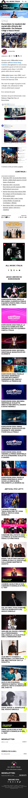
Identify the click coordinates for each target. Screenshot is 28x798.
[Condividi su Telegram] (16, 56)
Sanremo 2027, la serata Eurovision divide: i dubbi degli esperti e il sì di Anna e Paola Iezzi (14, 180)
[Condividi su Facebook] (12, 56)
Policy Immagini (17, 786)
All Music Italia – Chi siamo (8, 785)
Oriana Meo (11, 51)
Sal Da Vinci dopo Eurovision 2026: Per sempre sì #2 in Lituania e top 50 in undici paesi (14, 194)
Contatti (16, 785)
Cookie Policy (10, 786)
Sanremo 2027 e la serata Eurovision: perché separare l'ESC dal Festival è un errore (14, 187)
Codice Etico (21, 785)
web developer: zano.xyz (14, 788)
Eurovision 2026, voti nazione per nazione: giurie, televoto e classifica (14, 208)
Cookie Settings (24, 786)
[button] (19, 56)
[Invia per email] (21, 56)
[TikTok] (20, 782)
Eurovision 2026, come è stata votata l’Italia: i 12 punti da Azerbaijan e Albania (13, 201)
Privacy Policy (4, 786)
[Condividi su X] (14, 56)
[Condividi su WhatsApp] (9, 56)
